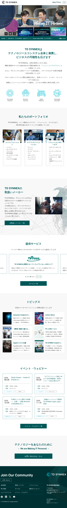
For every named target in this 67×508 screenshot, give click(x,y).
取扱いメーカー (19, 485)
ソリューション (33, 485)
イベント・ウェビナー (21, 492)
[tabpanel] (33, 264)
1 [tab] (25, 276)
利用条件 (49, 501)
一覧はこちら (62, 38)
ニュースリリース (7, 492)
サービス (17, 489)
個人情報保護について (51, 499)
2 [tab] (27, 276)
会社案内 (3, 485)
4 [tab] (30, 276)
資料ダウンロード (34, 489)
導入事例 (3, 489)
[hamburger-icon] (64, 2)
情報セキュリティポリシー (52, 502)
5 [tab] (32, 276)
